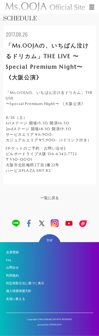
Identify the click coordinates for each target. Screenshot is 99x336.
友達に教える (15, 299)
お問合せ (12, 267)
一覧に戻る (49, 197)
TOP (49, 240)
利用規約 (12, 275)
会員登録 (12, 252)
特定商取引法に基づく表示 (25, 283)
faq (8, 260)
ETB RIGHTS (55, 324)
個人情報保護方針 (18, 291)
